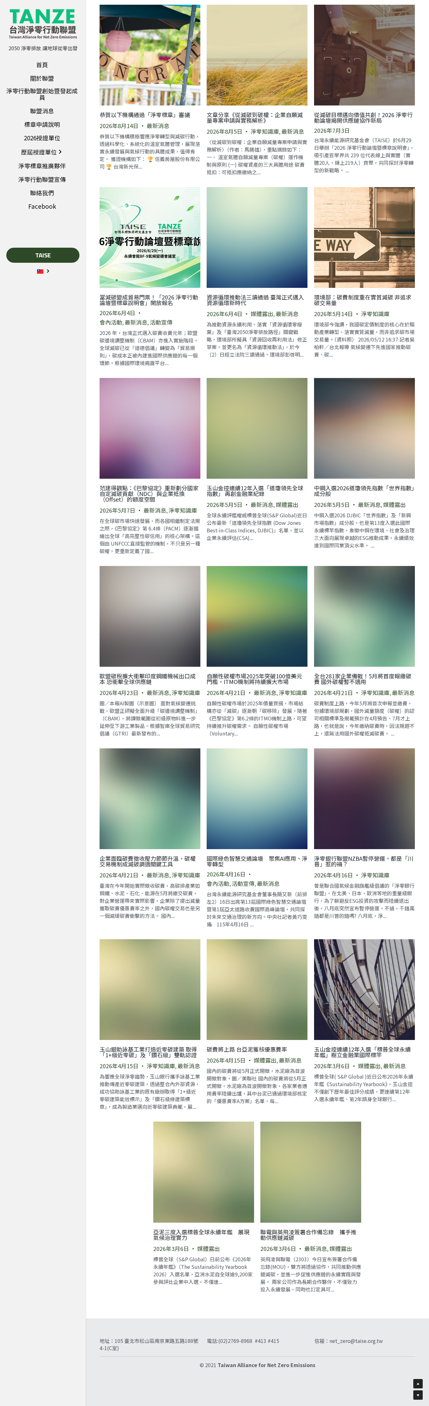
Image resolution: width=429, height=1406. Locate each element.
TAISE (43, 255)
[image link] (42, 23)
